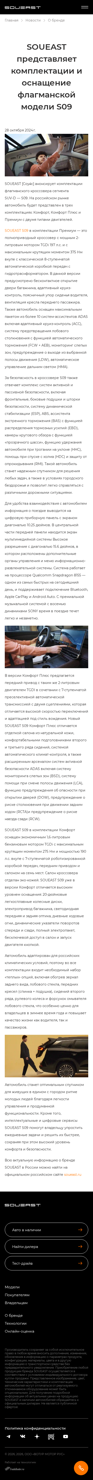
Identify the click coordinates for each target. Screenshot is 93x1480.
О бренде (14, 1315)
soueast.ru (72, 1174)
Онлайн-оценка (19, 1331)
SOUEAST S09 (16, 230)
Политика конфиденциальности (35, 1428)
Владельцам (16, 1303)
